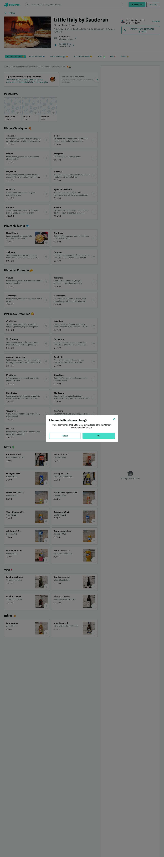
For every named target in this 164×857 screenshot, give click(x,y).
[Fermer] (114, 418)
